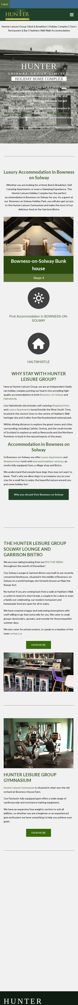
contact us (16, 633)
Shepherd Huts (60, 405)
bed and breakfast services (48, 461)
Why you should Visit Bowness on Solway (38, 494)
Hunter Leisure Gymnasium (19, 787)
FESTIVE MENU (54, 562)
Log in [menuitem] (4, 4)
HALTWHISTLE (38, 361)
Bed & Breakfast (59, 112)
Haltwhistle (19, 100)
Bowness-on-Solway (51, 394)
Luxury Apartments (19, 409)
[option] (38, 249)
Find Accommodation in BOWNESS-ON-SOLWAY (38, 318)
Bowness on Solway (17, 112)
